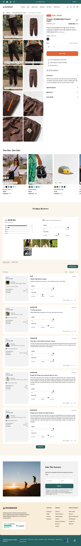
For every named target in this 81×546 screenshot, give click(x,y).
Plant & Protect (59, 514)
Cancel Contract (23, 541)
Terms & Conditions (23, 539)
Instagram (48, 511)
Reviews (57, 523)
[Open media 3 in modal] (13, 52)
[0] (74, 7)
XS (48, 46)
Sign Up (59, 486)
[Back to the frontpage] (3, 13)
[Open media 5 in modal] (13, 78)
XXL (75, 46)
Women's (8, 12)
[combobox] (74, 2)
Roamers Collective (60, 521)
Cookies (35, 539)
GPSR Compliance (51, 539)
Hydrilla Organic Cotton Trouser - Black (18, 417)
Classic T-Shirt (7, 189)
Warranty (71, 523)
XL (69, 46)
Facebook (48, 519)
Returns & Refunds (73, 516)
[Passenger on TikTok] (10, 2)
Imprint (45, 539)
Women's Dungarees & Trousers (19, 12)
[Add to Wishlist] (76, 20)
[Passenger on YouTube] (7, 2)
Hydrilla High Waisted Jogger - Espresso (18, 283)
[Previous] (4, 170)
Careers (57, 526)
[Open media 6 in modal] (33, 78)
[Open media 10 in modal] (33, 129)
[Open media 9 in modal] (13, 129)
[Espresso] (48, 39)
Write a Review (73, 267)
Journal (57, 519)
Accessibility (41, 539)
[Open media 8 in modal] (33, 103)
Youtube (48, 516)
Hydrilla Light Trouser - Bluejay (17, 314)
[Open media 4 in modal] (33, 52)
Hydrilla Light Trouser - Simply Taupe (18, 345)
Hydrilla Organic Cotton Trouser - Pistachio (19, 379)
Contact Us (71, 521)
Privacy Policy (31, 539)
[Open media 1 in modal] (13, 27)
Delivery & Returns (53, 70)
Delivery (71, 514)
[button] (73, 24)
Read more (62, 32)
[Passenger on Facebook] (14, 2)
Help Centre (72, 511)
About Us (57, 511)
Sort (66, 272)
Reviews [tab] (6, 262)
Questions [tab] (14, 262)
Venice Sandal (32, 189)
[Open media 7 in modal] (13, 103)
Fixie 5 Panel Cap (58, 189)
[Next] (26, 170)
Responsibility (58, 516)
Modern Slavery (59, 539)
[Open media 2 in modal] (33, 27)
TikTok (47, 514)
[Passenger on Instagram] (3, 2)
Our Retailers (72, 519)
